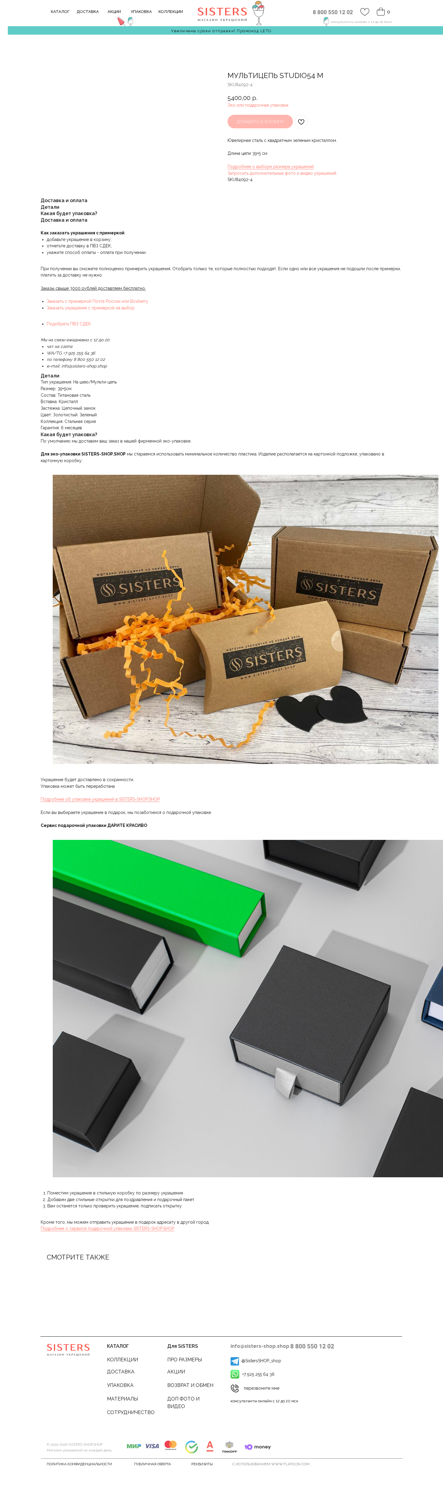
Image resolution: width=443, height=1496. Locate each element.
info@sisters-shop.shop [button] (260, 1346)
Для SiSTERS (182, 1346)
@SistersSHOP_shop (261, 1360)
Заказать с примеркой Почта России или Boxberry (97, 301)
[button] (235, 1388)
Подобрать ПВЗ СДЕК (69, 323)
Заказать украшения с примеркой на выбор (91, 307)
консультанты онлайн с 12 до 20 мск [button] (264, 1401)
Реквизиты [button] (202, 1464)
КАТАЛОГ (118, 1346)
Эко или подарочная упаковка (258, 105)
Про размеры (184, 1360)
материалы (122, 1399)
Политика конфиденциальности (79, 1464)
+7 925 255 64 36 (258, 1374)
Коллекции (122, 1360)
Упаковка (120, 1385)
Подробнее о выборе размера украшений (271, 166)
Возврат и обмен (190, 1385)
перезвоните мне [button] (261, 1388)
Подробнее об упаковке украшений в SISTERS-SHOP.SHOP (100, 799)
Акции (176, 1372)
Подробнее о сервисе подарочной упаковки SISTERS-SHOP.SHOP (107, 1228)
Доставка (120, 1372)
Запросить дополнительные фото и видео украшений (282, 173)
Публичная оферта (152, 1464)
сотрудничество (131, 1412)
